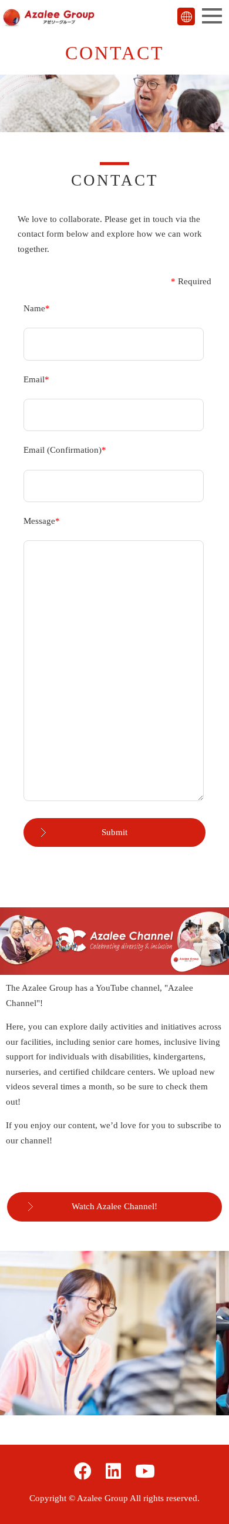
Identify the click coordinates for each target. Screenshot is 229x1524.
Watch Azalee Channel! (114, 1206)
